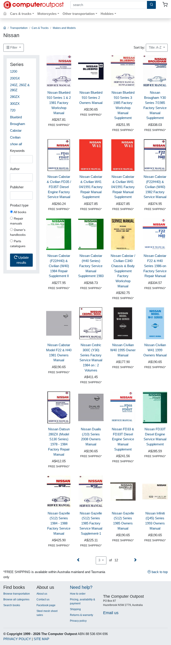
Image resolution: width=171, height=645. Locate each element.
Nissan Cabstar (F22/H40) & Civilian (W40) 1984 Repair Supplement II (58, 266)
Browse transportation (16, 593)
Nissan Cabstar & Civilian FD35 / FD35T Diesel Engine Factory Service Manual (59, 187)
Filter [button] (13, 47)
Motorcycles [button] (47, 14)
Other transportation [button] (79, 14)
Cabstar (16, 130)
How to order (78, 593)
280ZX (15, 97)
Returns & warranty (81, 615)
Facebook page (46, 605)
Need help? (81, 587)
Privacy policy (78, 620)
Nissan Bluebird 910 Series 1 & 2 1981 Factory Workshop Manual (59, 103)
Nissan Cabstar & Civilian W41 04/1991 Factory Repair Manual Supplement (91, 187)
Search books (11, 605)
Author (15, 169)
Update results (22, 260)
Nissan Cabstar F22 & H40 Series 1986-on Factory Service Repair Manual (155, 266)
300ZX (15, 103)
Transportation (19, 28)
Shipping (75, 609)
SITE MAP (41, 639)
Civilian (15, 137)
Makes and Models (64, 28)
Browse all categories (16, 599)
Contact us (43, 599)
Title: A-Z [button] (155, 47)
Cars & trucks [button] (20, 14)
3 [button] (99, 560)
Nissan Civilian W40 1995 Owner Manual (123, 350)
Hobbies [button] (107, 14)
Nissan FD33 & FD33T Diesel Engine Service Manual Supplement (123, 439)
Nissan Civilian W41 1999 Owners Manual (155, 350)
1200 (13, 71)
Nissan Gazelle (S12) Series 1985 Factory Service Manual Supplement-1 (90, 523)
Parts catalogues (17, 243)
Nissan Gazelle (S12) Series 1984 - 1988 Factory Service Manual (58, 523)
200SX (15, 78)
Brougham (17, 124)
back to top (159, 572)
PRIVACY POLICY (17, 639)
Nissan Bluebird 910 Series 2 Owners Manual (90, 98)
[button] (16, 144)
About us (42, 593)
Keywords (17, 151)
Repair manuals (16, 221)
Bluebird (16, 117)
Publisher (17, 187)
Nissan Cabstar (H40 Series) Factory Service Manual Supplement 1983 (91, 266)
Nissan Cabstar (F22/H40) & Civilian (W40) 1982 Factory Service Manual (155, 187)
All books (19, 212)
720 (12, 110)
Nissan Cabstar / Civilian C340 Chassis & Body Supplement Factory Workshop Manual (123, 271)
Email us (110, 612)
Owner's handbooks (18, 232)
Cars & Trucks (40, 28)
